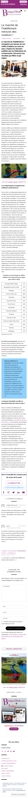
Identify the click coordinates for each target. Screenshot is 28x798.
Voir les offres (13, 730)
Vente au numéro (5, 775)
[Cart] (21, 12)
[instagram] (9, 494)
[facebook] (4, 494)
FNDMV (4, 353)
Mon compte (4, 770)
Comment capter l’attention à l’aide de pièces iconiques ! (13, 4)
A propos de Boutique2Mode (8, 765)
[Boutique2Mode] (11, 17)
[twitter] (14, 494)
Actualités (16, 40)
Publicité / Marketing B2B (7, 772)
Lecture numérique (6, 777)
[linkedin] (19, 494)
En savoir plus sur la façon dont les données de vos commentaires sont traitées (13, 638)
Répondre (22, 506)
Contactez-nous (5, 760)
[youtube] (24, 494)
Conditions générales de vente (8, 762)
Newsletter (15, 484)
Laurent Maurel (6, 40)
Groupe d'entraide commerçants (15, 489)
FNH (17, 206)
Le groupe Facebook (7, 767)
